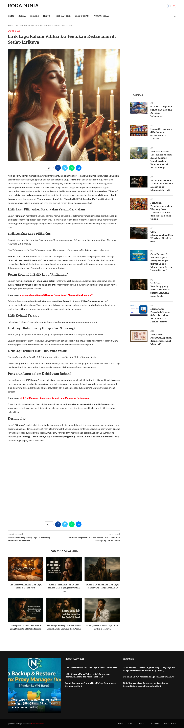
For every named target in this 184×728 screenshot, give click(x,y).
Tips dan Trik (63, 16)
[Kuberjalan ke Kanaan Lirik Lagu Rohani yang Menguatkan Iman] (102, 569)
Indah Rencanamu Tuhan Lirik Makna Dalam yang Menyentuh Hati (64, 588)
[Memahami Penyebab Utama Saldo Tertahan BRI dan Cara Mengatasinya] (138, 310)
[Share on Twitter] (65, 168)
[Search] (174, 16)
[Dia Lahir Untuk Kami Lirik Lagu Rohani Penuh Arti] (25, 569)
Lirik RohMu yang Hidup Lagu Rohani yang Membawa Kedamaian (54, 398)
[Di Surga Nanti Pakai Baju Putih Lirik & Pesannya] (102, 610)
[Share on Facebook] (58, 168)
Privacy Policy (170, 723)
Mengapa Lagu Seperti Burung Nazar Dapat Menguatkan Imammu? (56, 295)
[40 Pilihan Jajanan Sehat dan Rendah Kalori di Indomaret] (138, 108)
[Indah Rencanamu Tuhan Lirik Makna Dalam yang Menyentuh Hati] (64, 569)
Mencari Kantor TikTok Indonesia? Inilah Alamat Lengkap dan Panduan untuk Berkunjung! (161, 159)
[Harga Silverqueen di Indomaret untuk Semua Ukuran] (138, 130)
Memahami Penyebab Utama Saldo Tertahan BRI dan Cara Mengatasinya (160, 315)
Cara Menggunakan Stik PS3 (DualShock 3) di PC (161, 237)
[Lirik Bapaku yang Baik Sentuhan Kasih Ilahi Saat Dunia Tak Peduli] (64, 610)
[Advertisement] (64, 483)
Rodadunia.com (37, 724)
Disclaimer (154, 723)
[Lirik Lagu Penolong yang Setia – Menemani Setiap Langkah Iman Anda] (138, 284)
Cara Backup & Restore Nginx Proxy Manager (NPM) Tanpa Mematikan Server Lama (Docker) (161, 262)
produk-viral (101, 16)
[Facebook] (169, 6)
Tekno (46, 16)
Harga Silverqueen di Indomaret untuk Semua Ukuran (161, 134)
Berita (22, 16)
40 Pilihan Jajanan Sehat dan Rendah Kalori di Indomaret (161, 111)
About (130, 723)
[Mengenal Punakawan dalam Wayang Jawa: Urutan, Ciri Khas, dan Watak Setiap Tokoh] (138, 204)
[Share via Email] (79, 168)
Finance (34, 16)
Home (11, 16)
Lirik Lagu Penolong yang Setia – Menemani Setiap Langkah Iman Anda (160, 290)
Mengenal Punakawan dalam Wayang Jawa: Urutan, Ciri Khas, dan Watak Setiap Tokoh (161, 211)
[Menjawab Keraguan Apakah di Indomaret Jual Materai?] (138, 336)
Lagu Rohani (82, 16)
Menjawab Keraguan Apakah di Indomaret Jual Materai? (161, 339)
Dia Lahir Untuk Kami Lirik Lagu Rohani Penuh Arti (91, 668)
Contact (141, 723)
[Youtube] (174, 6)
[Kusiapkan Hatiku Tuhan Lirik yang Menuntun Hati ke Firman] (25, 610)
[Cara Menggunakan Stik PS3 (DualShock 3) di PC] (138, 233)
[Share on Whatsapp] (72, 168)
